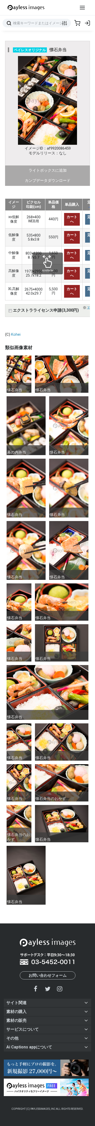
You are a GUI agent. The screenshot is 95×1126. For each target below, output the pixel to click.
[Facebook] (36, 989)
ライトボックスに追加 (48, 170)
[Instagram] (59, 989)
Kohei (16, 334)
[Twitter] (47, 989)
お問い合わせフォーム (48, 975)
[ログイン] (87, 23)
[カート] (77, 23)
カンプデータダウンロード (47, 180)
